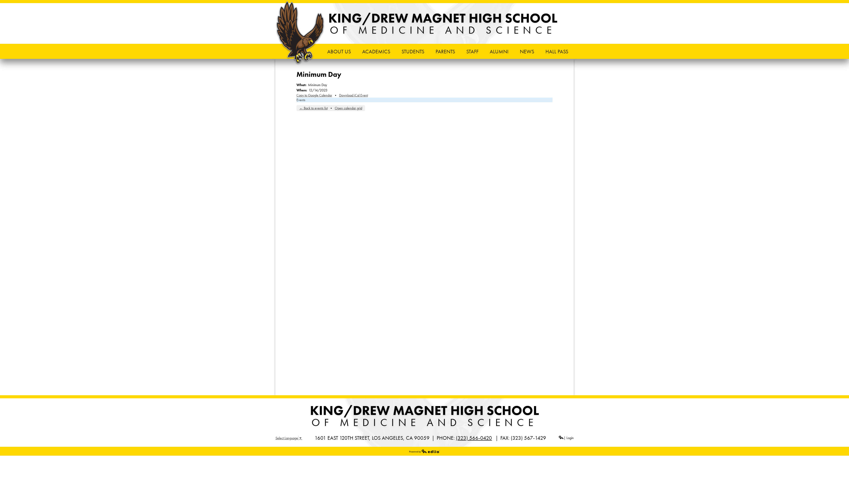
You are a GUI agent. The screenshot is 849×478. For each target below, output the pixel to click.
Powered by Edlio (424, 451)
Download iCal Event (353, 95)
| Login (569, 438)
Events (300, 100)
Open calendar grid (348, 108)
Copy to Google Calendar (314, 95)
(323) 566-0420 (474, 437)
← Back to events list (313, 108)
